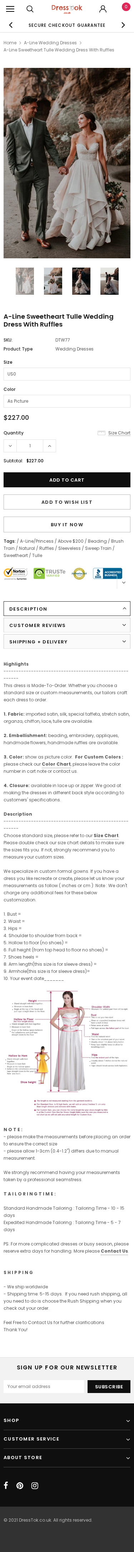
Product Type (18, 349)
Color (9, 389)
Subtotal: (13, 461)
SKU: (8, 340)
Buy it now (67, 524)
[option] (67, 164)
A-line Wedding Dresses (50, 43)
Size (8, 362)
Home (10, 43)
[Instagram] (34, 1485)
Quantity (14, 433)
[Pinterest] (19, 1485)
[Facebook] (6, 1485)
